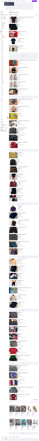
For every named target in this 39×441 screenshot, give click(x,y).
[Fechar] (13, 3)
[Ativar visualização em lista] (36, 14)
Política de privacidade (6, 438)
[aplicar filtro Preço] (7, 117)
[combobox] (12, 1)
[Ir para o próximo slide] (37, 411)
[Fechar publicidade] (10, 437)
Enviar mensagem (36, 399)
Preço (1, 116)
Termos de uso (3, 438)
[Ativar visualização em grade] (37, 14)
